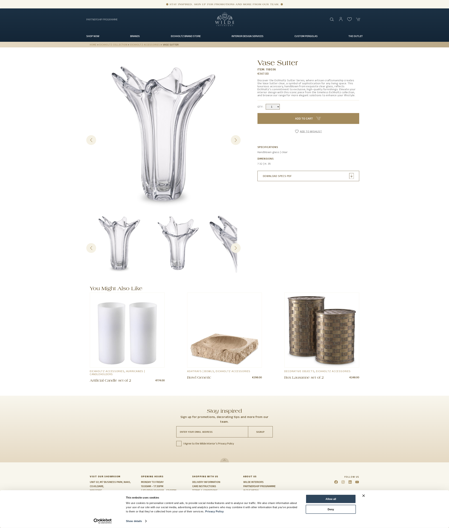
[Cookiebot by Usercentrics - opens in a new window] (102, 521)
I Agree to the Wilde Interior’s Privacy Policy (208, 443)
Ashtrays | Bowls (200, 371)
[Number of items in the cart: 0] (358, 19)
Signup (260, 431)
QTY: (260, 106)
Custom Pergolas (306, 36)
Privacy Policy (214, 511)
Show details (134, 521)
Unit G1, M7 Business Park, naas (110, 481)
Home (93, 44)
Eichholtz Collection (113, 44)
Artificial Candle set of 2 (110, 381)
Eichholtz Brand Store (186, 36)
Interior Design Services (247, 36)
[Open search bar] (332, 19)
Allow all (331, 498)
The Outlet (356, 36)
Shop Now (92, 36)
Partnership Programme (102, 19)
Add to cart (304, 118)
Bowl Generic (199, 378)
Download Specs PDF (277, 175)
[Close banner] (363, 495)
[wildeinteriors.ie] (224, 25)
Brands (135, 36)
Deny (331, 509)
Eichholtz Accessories (145, 44)
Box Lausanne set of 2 (304, 378)
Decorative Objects (299, 371)
